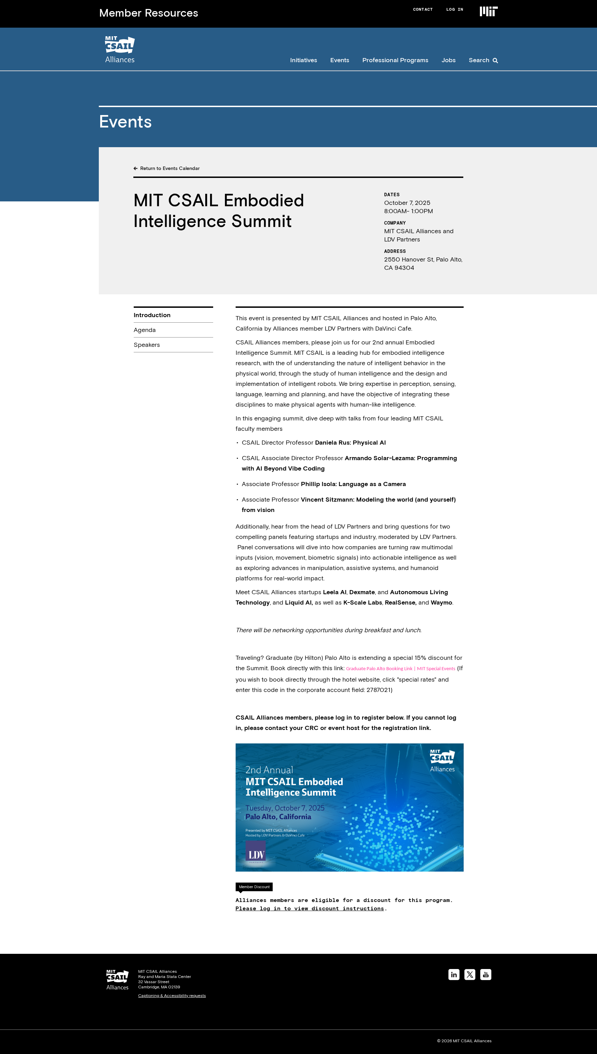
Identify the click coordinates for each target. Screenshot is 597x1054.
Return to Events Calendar (170, 168)
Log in (454, 9)
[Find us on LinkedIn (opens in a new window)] (453, 977)
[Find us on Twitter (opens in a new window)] (469, 977)
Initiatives (303, 60)
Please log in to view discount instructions (310, 908)
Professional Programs (395, 60)
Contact (423, 9)
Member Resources (148, 12)
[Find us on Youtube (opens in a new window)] (486, 977)
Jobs (449, 60)
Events (339, 60)
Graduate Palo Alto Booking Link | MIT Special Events (400, 669)
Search (479, 60)
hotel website (361, 679)
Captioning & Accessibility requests (172, 995)
